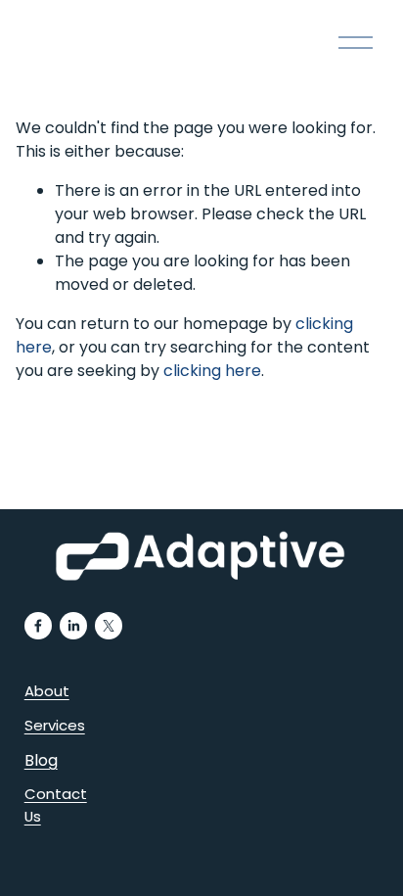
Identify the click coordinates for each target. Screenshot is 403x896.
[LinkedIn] (73, 625)
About (46, 691)
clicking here (212, 370)
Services (54, 725)
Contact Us (55, 804)
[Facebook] (38, 625)
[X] (108, 625)
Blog (41, 760)
